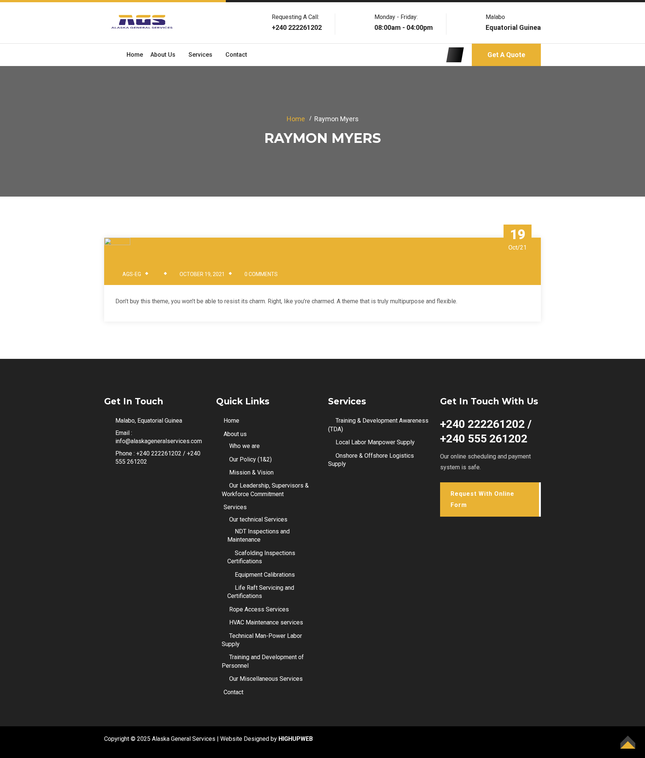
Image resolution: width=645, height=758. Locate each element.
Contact (236, 54)
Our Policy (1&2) (250, 459)
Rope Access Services (259, 609)
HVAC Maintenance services (266, 622)
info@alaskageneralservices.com (158, 441)
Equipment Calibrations (265, 574)
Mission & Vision (251, 472)
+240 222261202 (297, 27)
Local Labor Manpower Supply (375, 442)
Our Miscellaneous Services (266, 678)
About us (162, 54)
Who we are (244, 446)
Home (135, 54)
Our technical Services (258, 519)
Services (200, 54)
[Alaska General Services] (141, 22)
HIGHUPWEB (295, 738)
